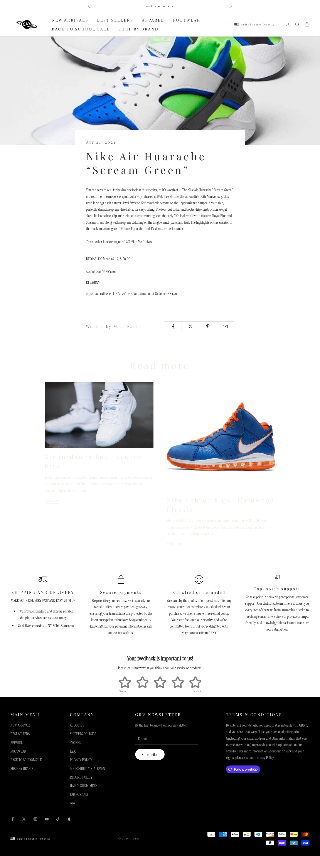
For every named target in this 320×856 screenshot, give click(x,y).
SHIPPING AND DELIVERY (43, 592)
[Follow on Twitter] (24, 819)
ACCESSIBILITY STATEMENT (88, 768)
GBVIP (74, 803)
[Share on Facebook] (173, 326)
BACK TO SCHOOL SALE (81, 29)
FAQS (73, 751)
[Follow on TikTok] (58, 819)
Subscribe (149, 754)
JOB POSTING (79, 794)
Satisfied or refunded (199, 592)
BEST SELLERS (115, 20)
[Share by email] (225, 326)
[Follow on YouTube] (46, 819)
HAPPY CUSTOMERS (83, 785)
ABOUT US (77, 725)
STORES (75, 742)
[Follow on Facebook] (12, 819)
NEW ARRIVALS (70, 20)
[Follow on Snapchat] (69, 819)
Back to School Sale (160, 6)
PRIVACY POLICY (81, 759)
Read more (52, 500)
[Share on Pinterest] (208, 326)
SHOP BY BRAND (138, 29)
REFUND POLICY (81, 777)
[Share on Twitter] (190, 326)
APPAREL (153, 20)
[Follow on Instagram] (35, 819)
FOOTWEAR (186, 20)
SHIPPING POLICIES (83, 734)
